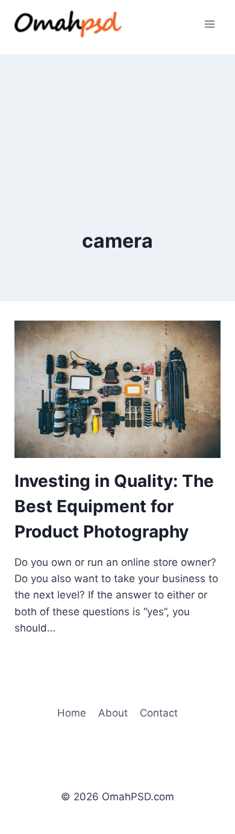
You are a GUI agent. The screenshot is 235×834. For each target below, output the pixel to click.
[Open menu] (209, 23)
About (113, 713)
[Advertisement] (117, 114)
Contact (159, 713)
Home (71, 713)
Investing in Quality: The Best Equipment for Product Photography (114, 506)
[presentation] (117, 389)
